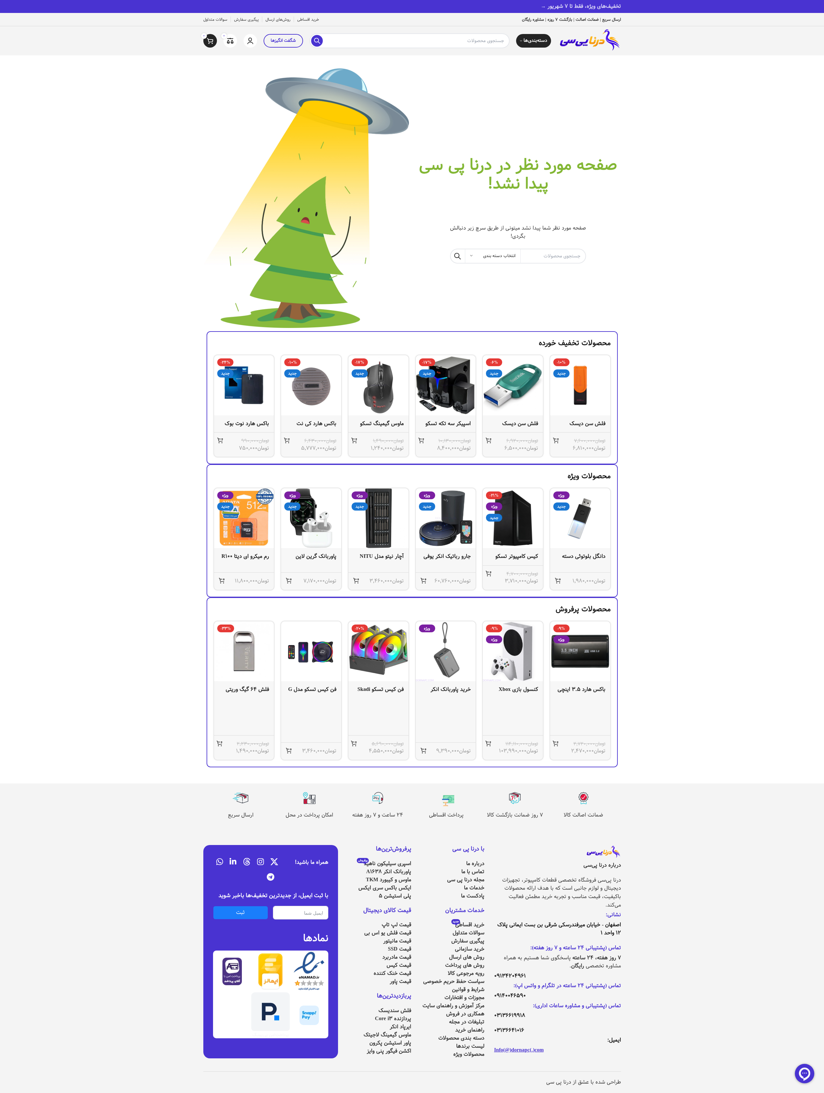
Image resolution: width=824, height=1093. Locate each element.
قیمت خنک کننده (392, 973)
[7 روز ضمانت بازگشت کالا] (515, 798)
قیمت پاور (400, 981)
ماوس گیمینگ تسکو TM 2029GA (382, 427)
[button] (556, 440)
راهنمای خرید (469, 1030)
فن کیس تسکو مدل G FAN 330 (312, 693)
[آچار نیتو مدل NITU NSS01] (378, 518)
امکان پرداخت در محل (309, 815)
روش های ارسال (466, 957)
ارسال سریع (241, 815)
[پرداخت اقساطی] (446, 798)
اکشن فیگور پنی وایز (389, 1051)
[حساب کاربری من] (250, 40)
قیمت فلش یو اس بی (387, 933)
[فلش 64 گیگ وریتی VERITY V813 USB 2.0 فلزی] (244, 651)
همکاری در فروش (465, 1014)
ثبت (240, 912)
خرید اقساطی (468, 925)
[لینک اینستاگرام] (260, 862)
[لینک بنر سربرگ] (412, 6)
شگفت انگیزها (283, 40)
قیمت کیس (399, 965)
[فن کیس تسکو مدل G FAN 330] (311, 651)
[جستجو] (317, 41)
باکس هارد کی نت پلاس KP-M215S (316, 427)
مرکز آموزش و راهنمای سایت (453, 1006)
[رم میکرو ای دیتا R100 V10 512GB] (244, 518)
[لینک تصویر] (603, 852)
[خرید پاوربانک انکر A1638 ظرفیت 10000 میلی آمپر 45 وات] (446, 651)
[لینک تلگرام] (270, 877)
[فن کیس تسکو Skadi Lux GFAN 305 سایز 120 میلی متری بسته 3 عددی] (378, 651)
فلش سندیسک (394, 1011)
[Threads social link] (247, 862)
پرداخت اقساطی (446, 815)
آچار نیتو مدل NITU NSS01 (382, 560)
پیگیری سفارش (467, 941)
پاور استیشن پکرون (390, 1043)
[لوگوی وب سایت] (589, 40)
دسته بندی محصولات (461, 1038)
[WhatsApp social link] (219, 862)
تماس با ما (472, 872)
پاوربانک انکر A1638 (388, 872)
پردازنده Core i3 (393, 1019)
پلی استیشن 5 (395, 896)
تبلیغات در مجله (466, 1022)
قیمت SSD (399, 949)
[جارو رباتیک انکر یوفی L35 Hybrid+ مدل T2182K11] (446, 518)
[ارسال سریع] (240, 798)
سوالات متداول (468, 933)
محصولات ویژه (468, 1054)
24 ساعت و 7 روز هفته (377, 815)
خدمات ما (474, 888)
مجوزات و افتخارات (464, 998)
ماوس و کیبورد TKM (388, 880)
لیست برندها (470, 1046)
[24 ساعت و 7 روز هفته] (378, 798)
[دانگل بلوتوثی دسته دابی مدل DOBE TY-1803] (580, 518)
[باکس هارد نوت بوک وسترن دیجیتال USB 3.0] (244, 385)
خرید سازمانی (469, 949)
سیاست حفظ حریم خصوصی (453, 981)
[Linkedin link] (233, 862)
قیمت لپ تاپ (396, 925)
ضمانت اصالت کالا (583, 815)
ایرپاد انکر (400, 1027)
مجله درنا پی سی (465, 880)
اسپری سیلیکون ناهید (384, 864)
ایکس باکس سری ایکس (384, 888)
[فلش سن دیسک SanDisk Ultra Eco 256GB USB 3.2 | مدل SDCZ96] (580, 385)
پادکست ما (472, 896)
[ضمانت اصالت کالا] (583, 798)
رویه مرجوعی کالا (466, 973)
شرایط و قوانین (468, 990)
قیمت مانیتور (397, 941)
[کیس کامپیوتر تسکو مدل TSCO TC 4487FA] (513, 518)
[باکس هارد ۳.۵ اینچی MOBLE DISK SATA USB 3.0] (580, 651)
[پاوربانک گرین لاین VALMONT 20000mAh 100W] (311, 518)
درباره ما (475, 864)
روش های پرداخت (464, 965)
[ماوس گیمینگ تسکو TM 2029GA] (378, 385)
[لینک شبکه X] (274, 862)
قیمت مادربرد (396, 957)
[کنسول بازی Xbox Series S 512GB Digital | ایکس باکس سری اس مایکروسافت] (513, 651)
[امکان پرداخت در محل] (309, 798)
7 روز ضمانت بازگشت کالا (515, 815)
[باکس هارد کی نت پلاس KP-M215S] (311, 385)
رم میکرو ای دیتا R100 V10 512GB (245, 560)
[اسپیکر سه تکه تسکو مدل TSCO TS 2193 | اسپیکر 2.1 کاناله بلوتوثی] (446, 385)
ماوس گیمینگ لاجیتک (387, 1035)
